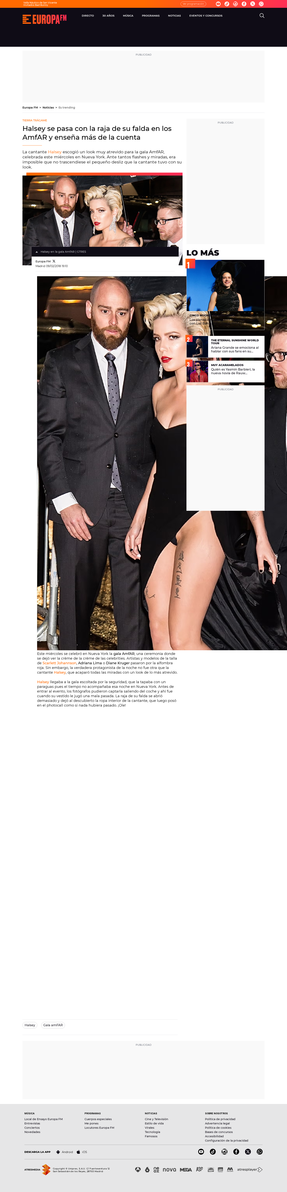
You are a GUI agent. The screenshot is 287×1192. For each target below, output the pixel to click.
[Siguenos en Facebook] (244, 4)
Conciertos (32, 1127)
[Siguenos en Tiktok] (227, 4)
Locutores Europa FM (99, 1127)
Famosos (151, 1136)
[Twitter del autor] (54, 261)
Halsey (55, 151)
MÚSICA (128, 15)
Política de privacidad (220, 1119)
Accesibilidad (214, 1136)
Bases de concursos (219, 1132)
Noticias (49, 107)
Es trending (67, 107)
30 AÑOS (108, 15)
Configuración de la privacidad (226, 1140)
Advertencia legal (217, 1123)
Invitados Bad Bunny (35, 5)
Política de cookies (218, 1127)
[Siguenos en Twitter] (252, 4)
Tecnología (152, 1132)
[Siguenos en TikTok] (213, 1153)
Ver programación (193, 3)
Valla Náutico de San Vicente (40, 2)
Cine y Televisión (156, 1119)
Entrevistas (32, 1123)
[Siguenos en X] (248, 1153)
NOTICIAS (174, 15)
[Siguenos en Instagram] (235, 4)
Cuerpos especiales (98, 1119)
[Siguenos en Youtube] (218, 4)
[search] (262, 15)
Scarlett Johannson (59, 663)
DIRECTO (88, 15)
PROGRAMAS (151, 15)
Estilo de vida (154, 1123)
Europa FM (30, 107)
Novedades (32, 1132)
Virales (149, 1127)
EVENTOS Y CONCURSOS (205, 15)
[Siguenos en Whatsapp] (261, 4)
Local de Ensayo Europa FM (43, 1119)
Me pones (91, 1123)
